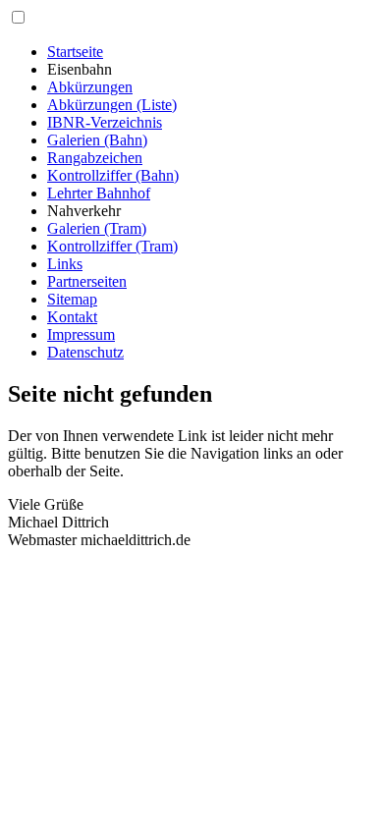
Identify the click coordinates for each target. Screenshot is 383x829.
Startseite (75, 51)
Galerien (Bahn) (97, 140)
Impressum (81, 334)
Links (64, 263)
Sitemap (72, 299)
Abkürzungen (90, 87)
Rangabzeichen (94, 157)
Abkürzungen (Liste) (112, 104)
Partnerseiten (87, 281)
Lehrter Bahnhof (98, 193)
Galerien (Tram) (96, 228)
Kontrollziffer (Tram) (112, 246)
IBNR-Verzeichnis (104, 122)
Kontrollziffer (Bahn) (113, 175)
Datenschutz (85, 352)
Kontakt (72, 316)
